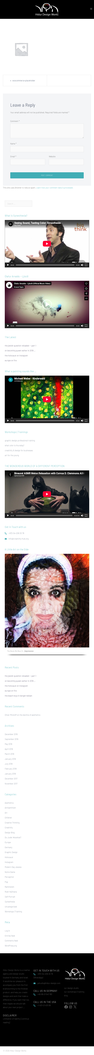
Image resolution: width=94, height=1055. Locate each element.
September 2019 (11, 739)
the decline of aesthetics (30, 714)
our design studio (71, 988)
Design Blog (10, 832)
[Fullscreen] (86, 265)
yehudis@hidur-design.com (48, 983)
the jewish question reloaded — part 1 (20, 345)
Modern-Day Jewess (13, 867)
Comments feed (11, 940)
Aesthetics (9, 802)
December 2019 (11, 734)
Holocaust (9, 857)
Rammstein (9, 886)
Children (8, 817)
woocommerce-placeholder (23, 80)
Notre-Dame (10, 872)
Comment (15, 121)
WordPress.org (11, 945)
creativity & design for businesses (19, 450)
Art (6, 812)
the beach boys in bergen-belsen (18, 695)
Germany (8, 847)
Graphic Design (11, 852)
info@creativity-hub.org (19, 538)
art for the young (12, 455)
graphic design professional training (20, 440)
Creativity (9, 827)
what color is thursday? (14, 445)
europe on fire (11, 360)
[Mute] (82, 265)
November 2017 (11, 783)
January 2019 (10, 759)
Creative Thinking (12, 822)
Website (52, 156)
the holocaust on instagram (16, 355)
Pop (6, 882)
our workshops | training (74, 991)
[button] (47, 304)
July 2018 (8, 763)
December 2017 (11, 778)
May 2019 (8, 744)
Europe (8, 842)
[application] (47, 243)
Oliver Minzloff (11, 714)
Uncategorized (11, 906)
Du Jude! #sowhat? (13, 837)
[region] (47, 606)
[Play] (8, 265)
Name (13, 143)
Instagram (9, 862)
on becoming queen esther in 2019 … (20, 350)
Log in (7, 930)
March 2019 (9, 753)
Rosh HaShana (11, 891)
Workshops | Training (13, 911)
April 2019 (9, 749)
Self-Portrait (10, 896)
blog (66, 995)
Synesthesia (10, 901)
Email (13, 156)
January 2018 (10, 773)
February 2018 (11, 768)
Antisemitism (10, 807)
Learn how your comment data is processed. (54, 187)
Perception (9, 876)
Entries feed (10, 935)
